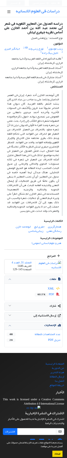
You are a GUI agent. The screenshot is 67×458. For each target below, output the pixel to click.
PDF (46, 294)
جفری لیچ (39, 226)
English (52, 3)
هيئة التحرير (57, 372)
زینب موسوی (56, 48)
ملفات (53, 279)
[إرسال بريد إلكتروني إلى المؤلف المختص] (26, 48)
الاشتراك (10, 431)
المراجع (51, 256)
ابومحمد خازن (23, 226)
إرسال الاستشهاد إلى (45, 315)
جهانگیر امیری (12, 48)
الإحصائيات (50, 325)
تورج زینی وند (36, 48)
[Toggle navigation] (8, 11)
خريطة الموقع (56, 385)
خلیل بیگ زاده (50, 53)
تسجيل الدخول (39, 3)
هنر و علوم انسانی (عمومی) (46, 243)
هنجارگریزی (54, 226)
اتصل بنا (59, 380)
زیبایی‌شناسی (35, 231)
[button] (39, 446)
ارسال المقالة (57, 376)
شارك (53, 305)
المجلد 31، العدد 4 (21, 262)
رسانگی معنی (54, 231)
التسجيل (14, 3)
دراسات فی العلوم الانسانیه (38, 11)
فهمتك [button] (57, 454)
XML (51, 288)
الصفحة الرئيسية (55, 363)
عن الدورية (58, 368)
